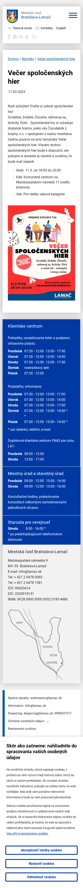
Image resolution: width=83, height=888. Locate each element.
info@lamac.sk (30, 572)
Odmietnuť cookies (41, 877)
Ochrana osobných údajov (26, 721)
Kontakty (47, 28)
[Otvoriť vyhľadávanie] (34, 37)
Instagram (15, 37)
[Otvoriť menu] (73, 16)
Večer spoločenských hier (56, 59)
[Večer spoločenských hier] (41, 299)
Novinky (28, 59)
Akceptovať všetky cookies (41, 850)
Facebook (9, 37)
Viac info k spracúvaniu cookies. (27, 833)
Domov (13, 59)
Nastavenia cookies (22, 729)
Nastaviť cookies (41, 864)
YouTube (21, 37)
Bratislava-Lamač (36, 15)
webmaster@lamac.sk (46, 698)
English (61, 28)
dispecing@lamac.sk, (39, 713)
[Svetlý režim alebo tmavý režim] (27, 37)
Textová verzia (22, 28)
